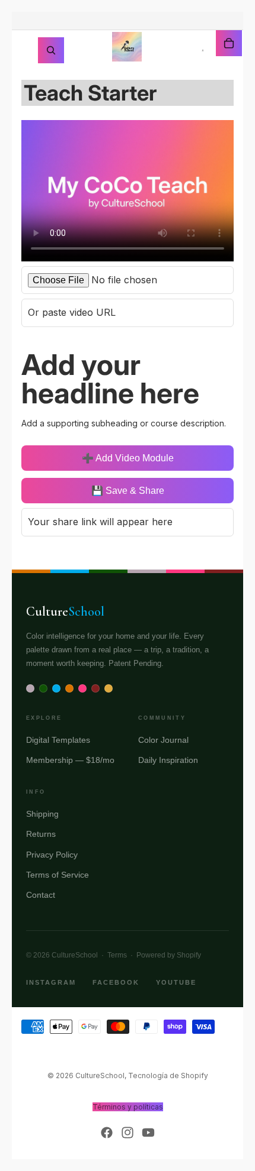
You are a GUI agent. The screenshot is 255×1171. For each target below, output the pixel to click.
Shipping (42, 814)
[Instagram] (127, 1132)
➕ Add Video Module (128, 458)
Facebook (116, 982)
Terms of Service (57, 874)
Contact (40, 895)
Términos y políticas (128, 1106)
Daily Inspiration (168, 760)
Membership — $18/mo (70, 760)
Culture (65, 611)
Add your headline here (110, 379)
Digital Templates (58, 740)
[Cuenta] (203, 50)
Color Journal (163, 740)
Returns (41, 834)
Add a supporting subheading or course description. (123, 423)
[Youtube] (148, 1132)
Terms (117, 955)
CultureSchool (100, 1075)
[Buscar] (51, 50)
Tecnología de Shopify (168, 1075)
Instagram (51, 982)
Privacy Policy (52, 854)
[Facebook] (107, 1132)
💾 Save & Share (127, 491)
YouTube (176, 982)
